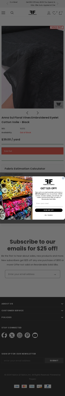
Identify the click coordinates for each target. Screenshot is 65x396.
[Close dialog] (63, 178)
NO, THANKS (49, 215)
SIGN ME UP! (49, 210)
